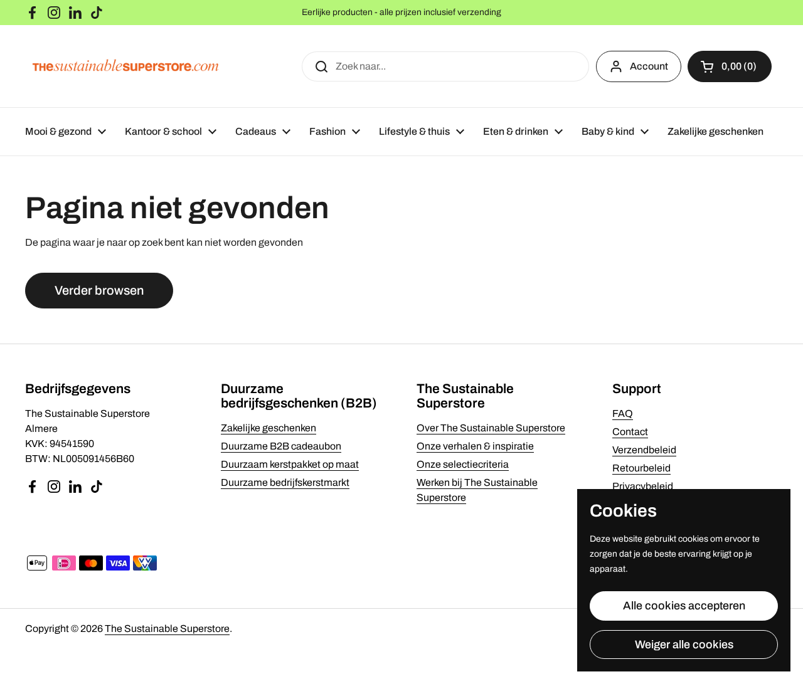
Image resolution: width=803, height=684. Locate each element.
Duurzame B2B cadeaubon (281, 446)
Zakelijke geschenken (268, 428)
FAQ (622, 413)
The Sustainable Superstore (167, 628)
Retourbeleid (641, 468)
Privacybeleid (642, 486)
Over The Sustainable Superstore (491, 428)
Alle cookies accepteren (684, 605)
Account (649, 66)
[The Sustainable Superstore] (125, 66)
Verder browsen (99, 290)
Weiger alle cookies (684, 644)
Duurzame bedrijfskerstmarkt (285, 482)
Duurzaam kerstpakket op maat (290, 464)
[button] (730, 66)
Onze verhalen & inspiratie (475, 446)
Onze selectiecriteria (463, 464)
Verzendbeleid (644, 450)
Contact (630, 431)
